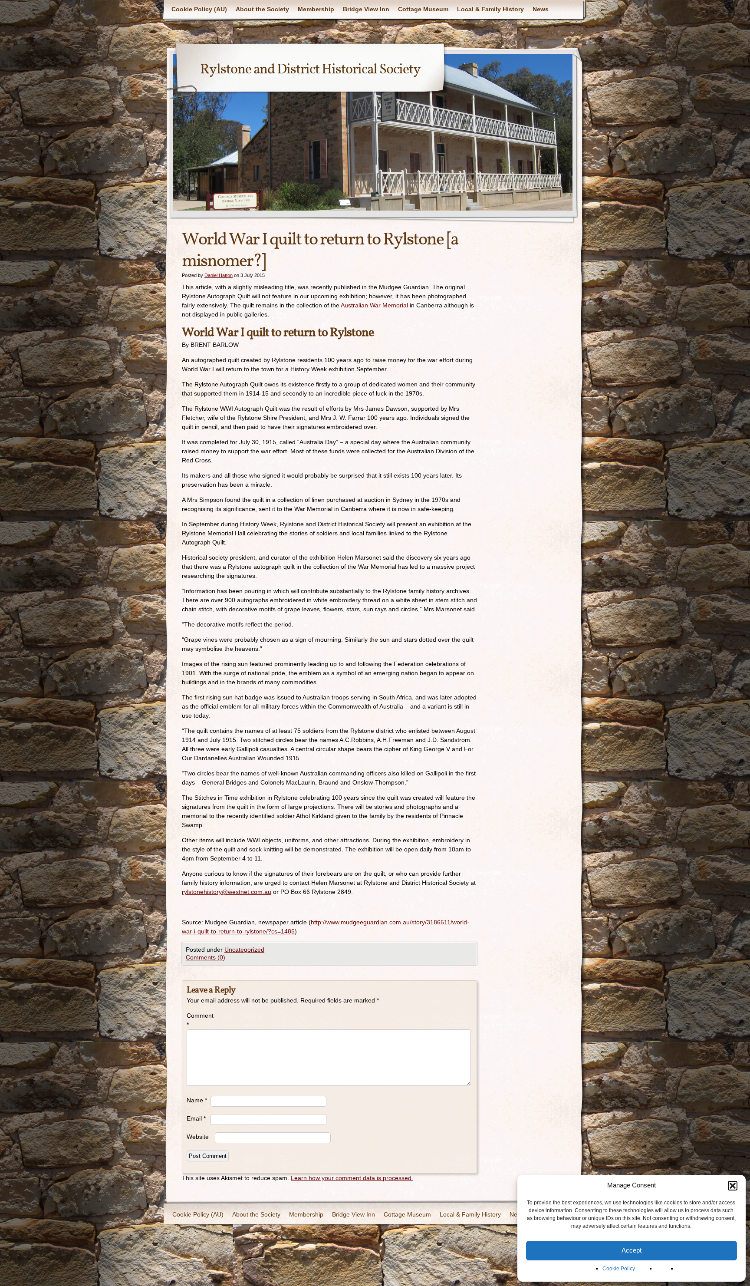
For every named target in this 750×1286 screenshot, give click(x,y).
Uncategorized (244, 949)
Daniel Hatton (218, 275)
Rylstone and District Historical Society (310, 69)
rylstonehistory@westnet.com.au (226, 891)
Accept (631, 1250)
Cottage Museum (423, 9)
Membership (316, 9)
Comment (199, 1020)
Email (196, 1118)
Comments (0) (205, 957)
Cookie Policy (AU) (199, 9)
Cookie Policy (618, 1269)
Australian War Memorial (374, 305)
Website (198, 1136)
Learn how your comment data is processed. (352, 1177)
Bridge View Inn (366, 9)
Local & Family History (490, 9)
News (541, 9)
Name (197, 1100)
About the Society (262, 9)
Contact (183, 28)
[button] (732, 1185)
